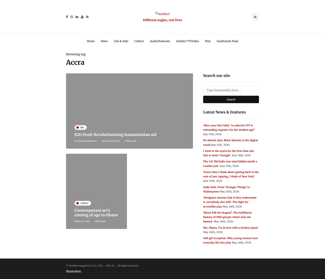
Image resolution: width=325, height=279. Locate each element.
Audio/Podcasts (160, 41)
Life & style (121, 41)
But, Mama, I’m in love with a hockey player (230, 227)
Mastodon (73, 271)
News (104, 41)
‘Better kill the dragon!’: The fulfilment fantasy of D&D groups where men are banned (227, 217)
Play (208, 41)
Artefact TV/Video (187, 41)
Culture (139, 41)
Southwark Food (227, 41)
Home (91, 41)
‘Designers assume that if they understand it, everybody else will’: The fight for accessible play (229, 202)
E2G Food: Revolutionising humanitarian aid (115, 134)
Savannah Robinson (87, 141)
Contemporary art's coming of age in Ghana (96, 212)
